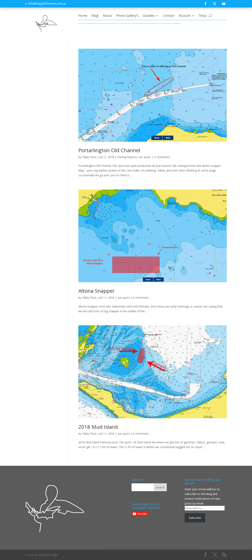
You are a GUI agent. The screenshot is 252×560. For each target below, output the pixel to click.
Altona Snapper (96, 290)
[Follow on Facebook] (205, 4)
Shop (203, 16)
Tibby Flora (89, 157)
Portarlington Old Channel (109, 150)
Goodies (149, 16)
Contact (168, 16)
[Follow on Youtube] (223, 4)
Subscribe (195, 518)
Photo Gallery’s (127, 16)
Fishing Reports (127, 157)
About (107, 16)
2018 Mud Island (98, 426)
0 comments (162, 157)
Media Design (48, 555)
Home (82, 16)
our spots (145, 157)
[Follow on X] (214, 4)
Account (185, 16)
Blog (95, 16)
